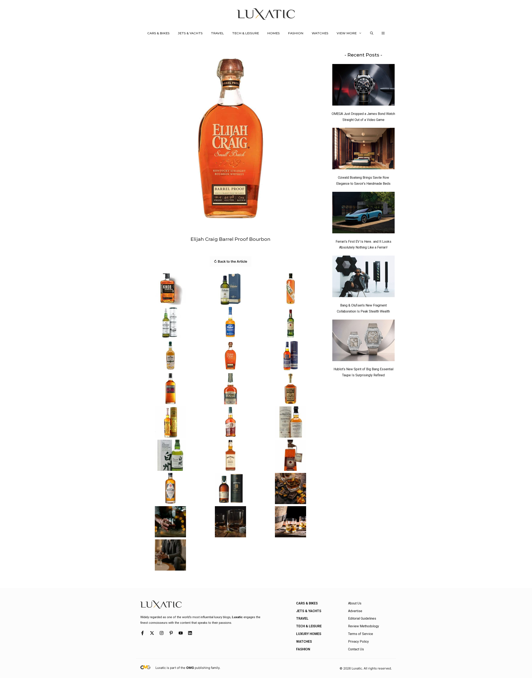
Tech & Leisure (245, 33)
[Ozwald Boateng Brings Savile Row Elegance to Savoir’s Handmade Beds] (363, 149)
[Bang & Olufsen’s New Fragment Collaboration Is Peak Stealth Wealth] (363, 277)
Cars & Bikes (158, 33)
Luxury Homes (308, 634)
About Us (354, 603)
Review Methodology (363, 626)
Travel (217, 33)
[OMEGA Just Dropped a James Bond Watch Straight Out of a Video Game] (363, 86)
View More (347, 33)
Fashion (295, 33)
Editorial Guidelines (362, 618)
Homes (273, 33)
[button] (371, 33)
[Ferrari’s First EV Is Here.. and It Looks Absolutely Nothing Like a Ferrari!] (363, 213)
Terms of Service (360, 634)
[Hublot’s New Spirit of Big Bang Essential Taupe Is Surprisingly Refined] (363, 341)
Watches (320, 33)
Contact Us (356, 649)
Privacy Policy (358, 642)
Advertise (355, 611)
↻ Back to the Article (230, 261)
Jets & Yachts (190, 33)
